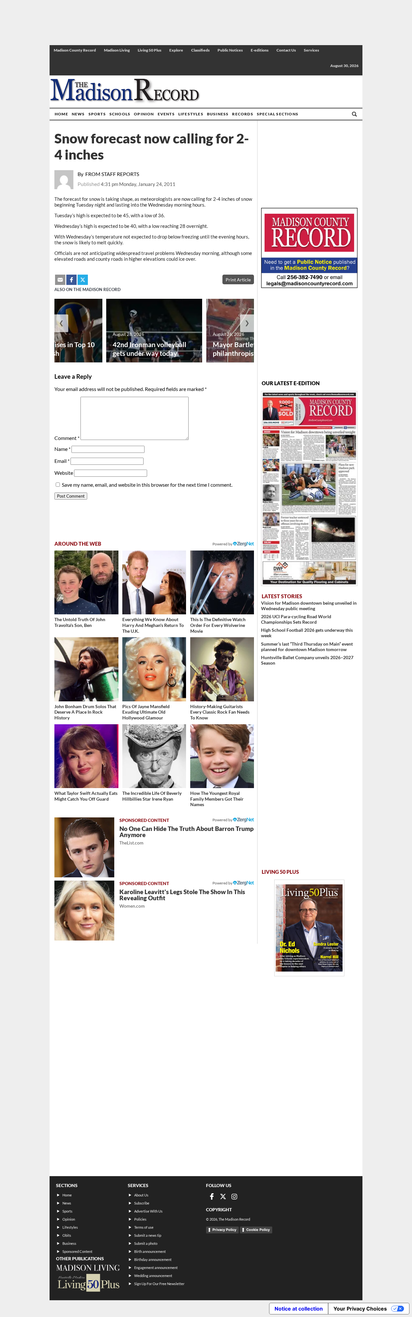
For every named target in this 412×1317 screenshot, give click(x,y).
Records (242, 114)
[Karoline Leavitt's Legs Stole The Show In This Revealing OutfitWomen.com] (84, 911)
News (78, 114)
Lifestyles (190, 114)
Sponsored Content (77, 1251)
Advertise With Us (148, 1211)
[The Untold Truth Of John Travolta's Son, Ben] (86, 583)
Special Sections (277, 114)
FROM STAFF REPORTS (112, 174)
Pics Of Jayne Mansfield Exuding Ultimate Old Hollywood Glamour (146, 712)
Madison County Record (75, 50)
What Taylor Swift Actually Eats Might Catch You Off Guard (85, 796)
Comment (67, 438)
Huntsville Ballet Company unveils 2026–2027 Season (307, 660)
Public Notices (230, 50)
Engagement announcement (156, 1267)
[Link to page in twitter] (83, 280)
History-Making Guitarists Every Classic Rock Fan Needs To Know (219, 712)
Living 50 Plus (149, 50)
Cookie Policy (258, 1229)
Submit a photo (145, 1243)
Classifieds (200, 50)
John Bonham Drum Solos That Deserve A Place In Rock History (85, 712)
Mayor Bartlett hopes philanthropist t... (245, 348)
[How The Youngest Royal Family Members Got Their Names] (222, 756)
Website (63, 473)
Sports (97, 114)
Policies (140, 1219)
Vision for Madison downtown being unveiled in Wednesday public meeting (309, 605)
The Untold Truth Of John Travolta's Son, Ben (79, 622)
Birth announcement (150, 1251)
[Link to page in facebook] (71, 280)
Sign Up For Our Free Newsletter (159, 1284)
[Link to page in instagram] (234, 1196)
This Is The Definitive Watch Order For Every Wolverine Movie (218, 625)
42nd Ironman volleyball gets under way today (149, 348)
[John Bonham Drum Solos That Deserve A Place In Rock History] (86, 669)
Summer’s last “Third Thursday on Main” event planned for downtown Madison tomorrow (307, 646)
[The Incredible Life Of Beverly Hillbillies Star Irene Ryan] (154, 756)
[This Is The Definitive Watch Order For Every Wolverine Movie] (222, 583)
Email (62, 461)
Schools (119, 114)
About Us (141, 1195)
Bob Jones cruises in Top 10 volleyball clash (54, 348)
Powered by (222, 819)
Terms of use (144, 1227)
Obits (66, 1235)
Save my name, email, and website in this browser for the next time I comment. (147, 485)
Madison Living (117, 50)
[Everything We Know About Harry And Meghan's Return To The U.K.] (154, 583)
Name (62, 449)
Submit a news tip (147, 1235)
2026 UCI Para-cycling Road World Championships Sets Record (296, 619)
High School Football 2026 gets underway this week (307, 632)
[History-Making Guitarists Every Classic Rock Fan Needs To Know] (222, 669)
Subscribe (141, 1203)
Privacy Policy (224, 1229)
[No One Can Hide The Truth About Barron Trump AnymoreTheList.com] (84, 847)
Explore (176, 50)
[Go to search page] (354, 114)
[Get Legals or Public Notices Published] (309, 286)
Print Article (238, 279)
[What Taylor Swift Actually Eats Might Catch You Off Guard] (86, 756)
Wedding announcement (153, 1275)
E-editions (259, 50)
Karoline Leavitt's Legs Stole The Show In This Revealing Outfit (182, 898)
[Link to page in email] (60, 280)
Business (218, 114)
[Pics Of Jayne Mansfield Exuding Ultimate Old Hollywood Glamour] (154, 669)
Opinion (144, 114)
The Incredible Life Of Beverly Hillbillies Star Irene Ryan (152, 796)
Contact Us (286, 50)
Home (61, 114)
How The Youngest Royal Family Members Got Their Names (217, 798)
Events (166, 114)
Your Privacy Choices (360, 1308)
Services (311, 50)
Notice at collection (299, 1308)
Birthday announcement (153, 1259)
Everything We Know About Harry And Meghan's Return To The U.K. (153, 625)
